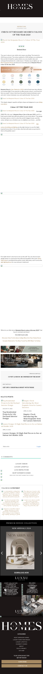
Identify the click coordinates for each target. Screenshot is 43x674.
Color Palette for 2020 (17, 89)
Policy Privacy (21, 648)
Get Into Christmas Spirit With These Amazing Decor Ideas (18, 388)
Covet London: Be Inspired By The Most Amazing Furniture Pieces (24, 377)
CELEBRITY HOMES (21, 644)
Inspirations (21, 26)
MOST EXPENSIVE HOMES (21, 637)
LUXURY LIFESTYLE (21, 642)
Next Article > (7, 384)
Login (38, 446)
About (21, 646)
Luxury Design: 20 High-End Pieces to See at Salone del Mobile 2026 (22, 434)
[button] (40, 553)
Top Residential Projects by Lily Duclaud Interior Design (10, 415)
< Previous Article (34, 373)
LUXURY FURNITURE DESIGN (21, 639)
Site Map (21, 650)
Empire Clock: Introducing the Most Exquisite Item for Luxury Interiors (32, 417)
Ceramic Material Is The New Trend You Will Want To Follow (21, 341)
